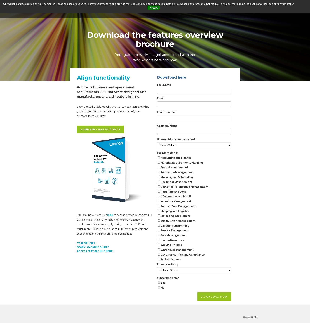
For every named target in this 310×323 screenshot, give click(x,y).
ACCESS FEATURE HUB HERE (95, 251)
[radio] (194, 283)
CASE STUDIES (86, 243)
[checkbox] (194, 209)
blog (110, 215)
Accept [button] (154, 7)
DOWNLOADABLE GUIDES (93, 247)
